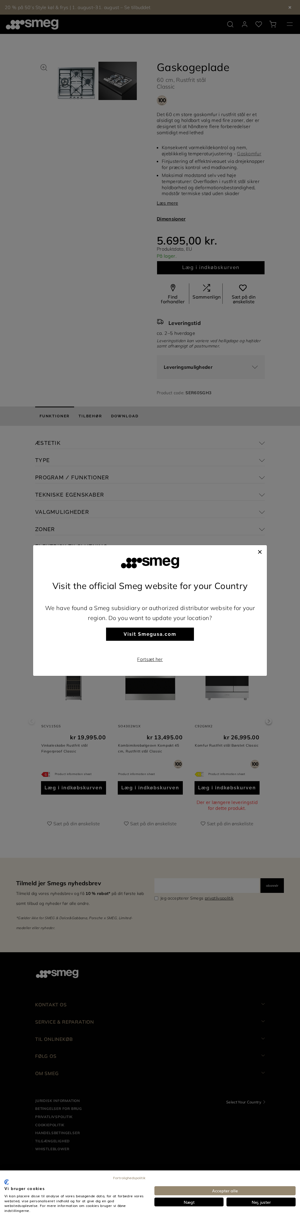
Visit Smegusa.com (150, 634)
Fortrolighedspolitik (129, 1177)
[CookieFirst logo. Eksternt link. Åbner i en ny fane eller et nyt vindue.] (6, 1182)
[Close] (260, 551)
